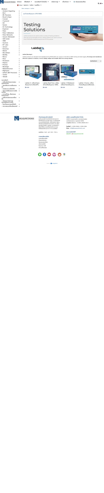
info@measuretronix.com (77, 128)
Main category (25, 8)
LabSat (32, 8)
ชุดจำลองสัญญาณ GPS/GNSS (32, 14)
